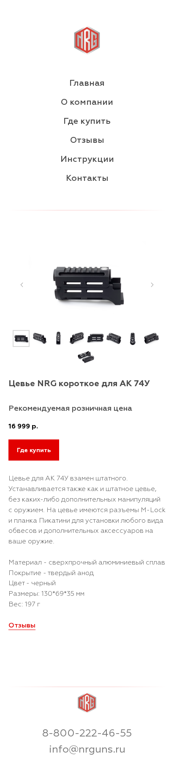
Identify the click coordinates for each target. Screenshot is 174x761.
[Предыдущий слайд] (22, 285)
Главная (87, 83)
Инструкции (87, 159)
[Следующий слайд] (152, 285)
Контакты (87, 178)
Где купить (87, 121)
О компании (87, 102)
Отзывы (87, 140)
